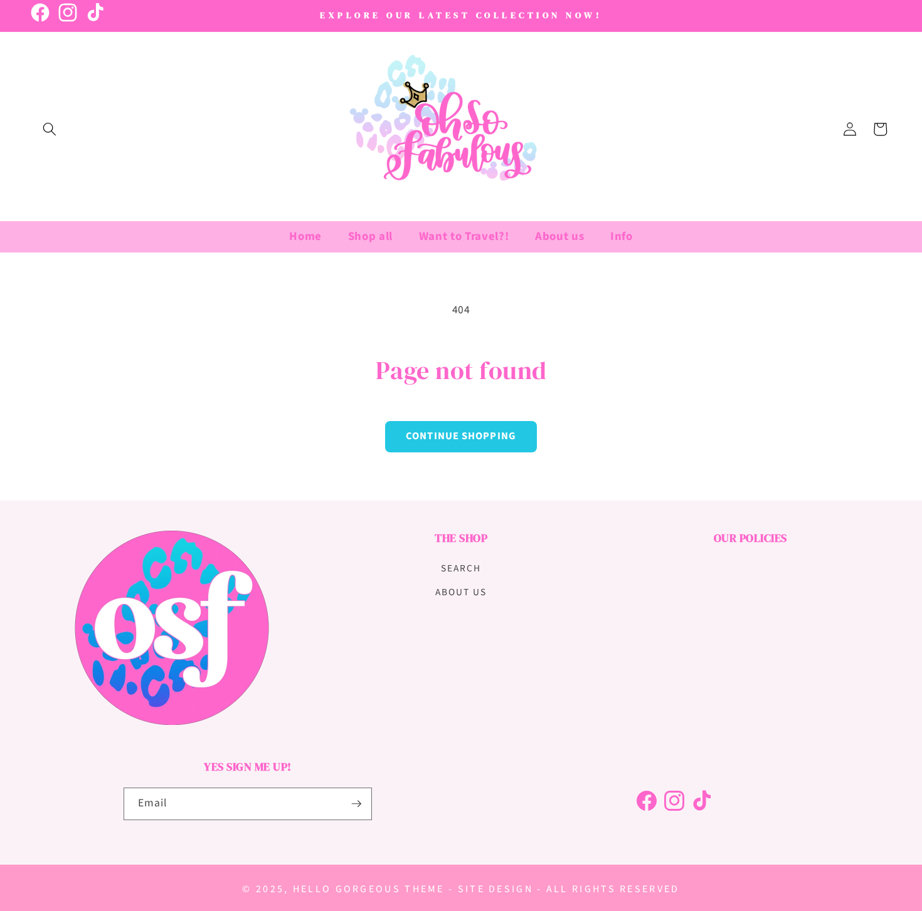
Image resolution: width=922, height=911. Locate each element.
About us (461, 592)
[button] (49, 129)
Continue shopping (461, 436)
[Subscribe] (356, 804)
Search (461, 568)
